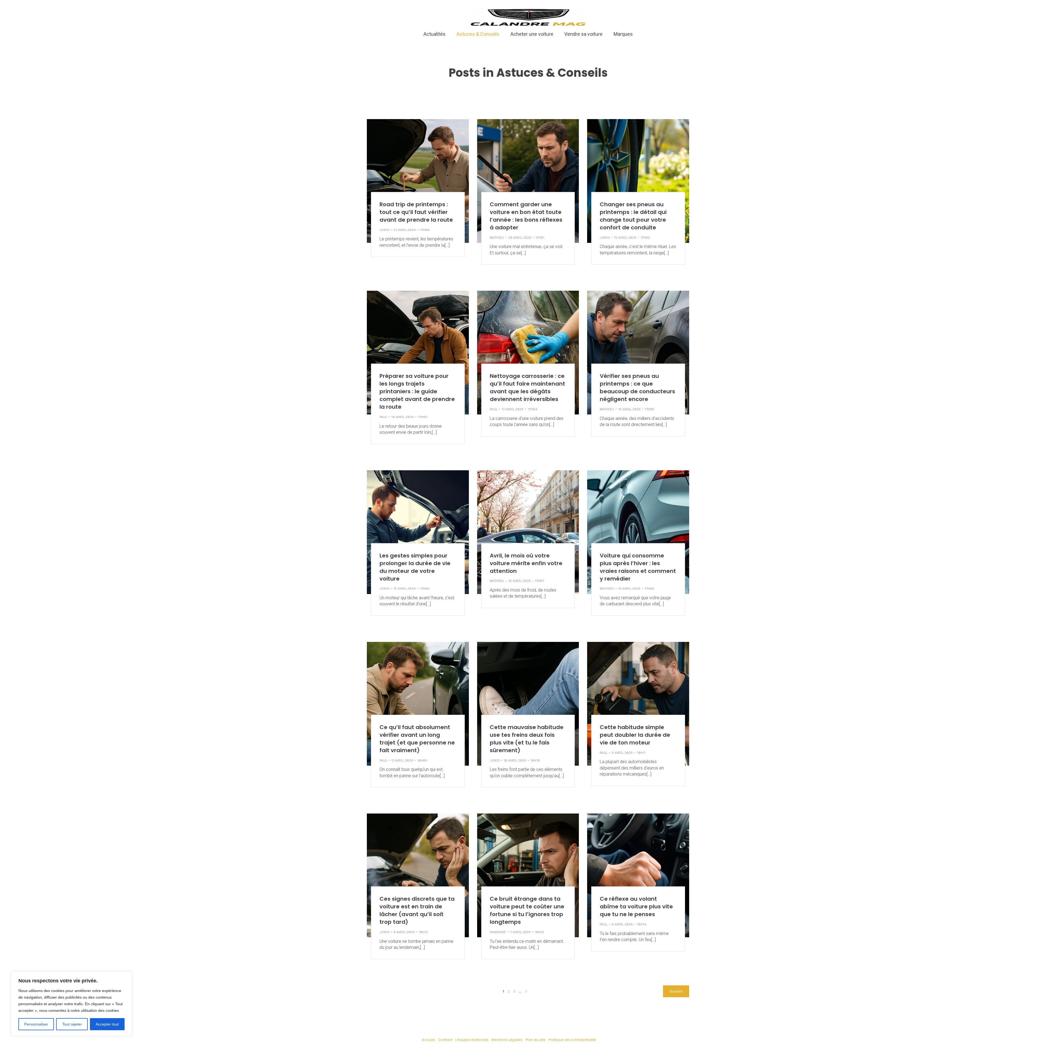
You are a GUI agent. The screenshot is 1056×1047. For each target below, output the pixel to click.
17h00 (425, 230)
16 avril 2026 (629, 409)
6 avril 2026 (622, 924)
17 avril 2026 (513, 409)
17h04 (532, 409)
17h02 (645, 238)
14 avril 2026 (519, 581)
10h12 (423, 932)
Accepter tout (107, 1024)
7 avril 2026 (520, 932)
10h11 (641, 753)
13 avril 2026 (629, 588)
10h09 (422, 760)
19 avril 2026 (625, 238)
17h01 (539, 238)
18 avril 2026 (402, 417)
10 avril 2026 (515, 760)
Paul (383, 417)
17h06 (425, 588)
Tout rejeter (72, 1024)
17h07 (539, 581)
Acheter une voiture (531, 34)
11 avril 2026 (402, 760)
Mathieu (497, 238)
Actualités (435, 34)
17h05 (649, 409)
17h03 (422, 417)
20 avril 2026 (519, 238)
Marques (623, 34)
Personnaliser (36, 1024)
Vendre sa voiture (583, 34)
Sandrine (498, 932)
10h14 (641, 924)
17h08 (649, 588)
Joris (384, 230)
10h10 (535, 760)
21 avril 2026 (405, 230)
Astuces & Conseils (478, 34)
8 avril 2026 (404, 932)
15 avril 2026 (405, 588)
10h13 (539, 932)
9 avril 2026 (622, 753)
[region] (71, 1004)
